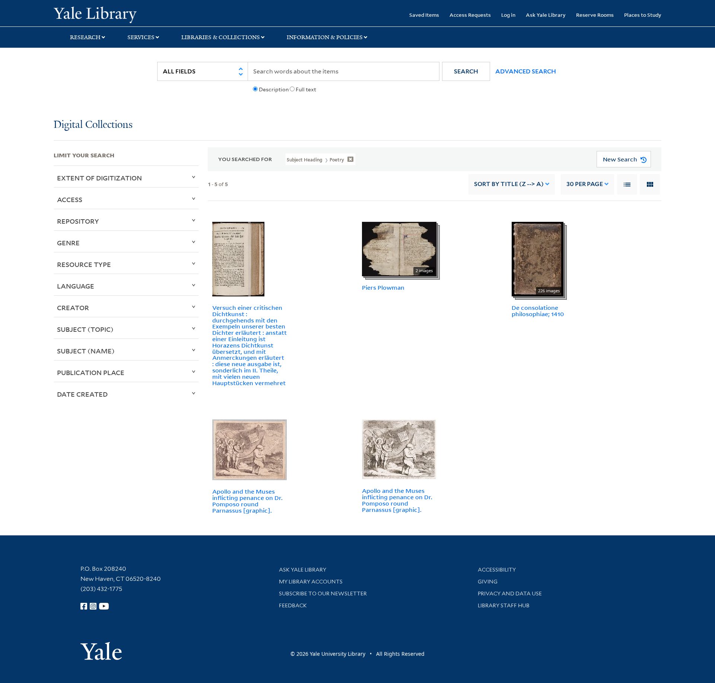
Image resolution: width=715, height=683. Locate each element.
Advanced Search (525, 71)
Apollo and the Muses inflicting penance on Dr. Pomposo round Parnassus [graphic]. (247, 501)
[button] (466, 71)
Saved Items (424, 14)
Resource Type (84, 264)
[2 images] (399, 248)
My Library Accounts (311, 582)
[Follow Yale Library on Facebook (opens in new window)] (83, 606)
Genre (68, 242)
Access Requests (470, 14)
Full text (306, 89)
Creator (73, 307)
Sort (509, 184)
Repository (78, 221)
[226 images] (537, 258)
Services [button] (141, 37)
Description (274, 89)
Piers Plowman (383, 287)
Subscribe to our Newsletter (323, 594)
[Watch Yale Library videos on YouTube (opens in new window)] (104, 606)
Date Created (82, 394)
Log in (508, 14)
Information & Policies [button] (325, 37)
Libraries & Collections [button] (220, 37)
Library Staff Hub (504, 605)
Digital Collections (93, 125)
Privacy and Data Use (510, 594)
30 (584, 184)
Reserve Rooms (595, 14)
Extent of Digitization (99, 177)
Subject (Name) (86, 350)
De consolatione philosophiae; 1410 (538, 311)
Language (75, 285)
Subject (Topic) (85, 329)
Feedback (293, 605)
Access (69, 199)
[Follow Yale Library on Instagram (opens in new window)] (93, 606)
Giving (488, 582)
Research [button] (85, 37)
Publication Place (90, 372)
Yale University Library (99, 14)
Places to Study (642, 14)
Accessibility (497, 570)
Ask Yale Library (546, 14)
